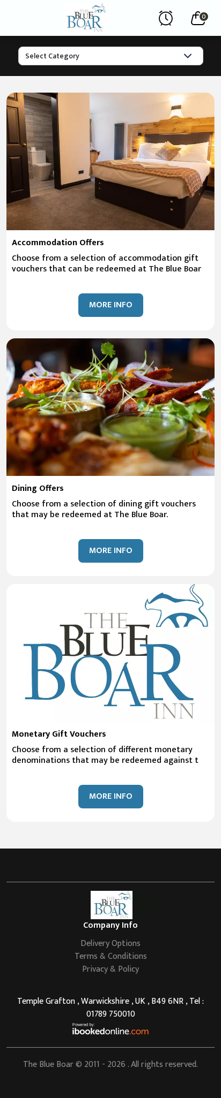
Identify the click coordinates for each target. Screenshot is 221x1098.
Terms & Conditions (111, 956)
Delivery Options (110, 943)
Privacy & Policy (110, 969)
